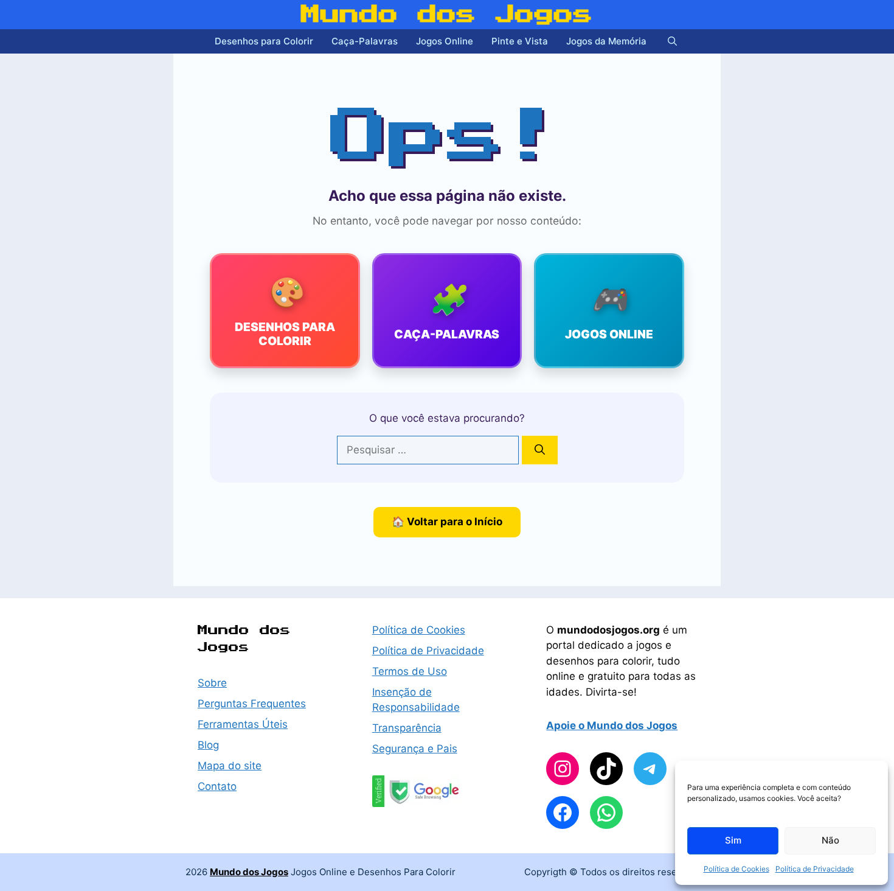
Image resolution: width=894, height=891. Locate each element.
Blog (208, 745)
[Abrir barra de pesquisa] (672, 41)
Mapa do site (230, 766)
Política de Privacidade (814, 868)
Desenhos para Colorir (264, 41)
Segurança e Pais (414, 748)
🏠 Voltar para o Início (447, 521)
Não (830, 840)
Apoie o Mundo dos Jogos (611, 725)
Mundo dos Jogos (447, 14)
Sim (733, 840)
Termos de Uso (409, 671)
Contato (217, 786)
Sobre (212, 683)
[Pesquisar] (540, 450)
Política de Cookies (736, 868)
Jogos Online (444, 41)
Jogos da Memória (606, 41)
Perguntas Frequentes (252, 703)
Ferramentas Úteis (243, 724)
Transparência (407, 728)
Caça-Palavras (364, 41)
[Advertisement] (48, 292)
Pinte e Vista (519, 41)
